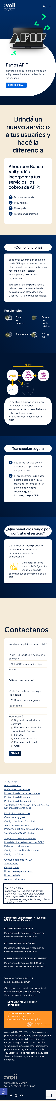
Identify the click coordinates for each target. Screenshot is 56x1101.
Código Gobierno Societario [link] (20, 821)
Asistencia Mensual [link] (14, 879)
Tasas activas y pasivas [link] (17, 824)
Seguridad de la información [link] (20, 838)
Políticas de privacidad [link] (17, 789)
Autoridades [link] (11, 863)
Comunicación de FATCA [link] (18, 859)
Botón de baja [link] (12, 875)
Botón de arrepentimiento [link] (18, 871)
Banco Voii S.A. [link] (12, 785)
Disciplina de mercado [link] (17, 813)
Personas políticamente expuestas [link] (23, 828)
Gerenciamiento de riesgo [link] (19, 832)
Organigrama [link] (11, 867)
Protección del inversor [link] (17, 797)
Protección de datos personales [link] (22, 793)
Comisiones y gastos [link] (16, 817)
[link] (3, 1091)
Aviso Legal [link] (10, 781)
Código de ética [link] (13, 854)
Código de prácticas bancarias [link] (21, 850)
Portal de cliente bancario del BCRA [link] (24, 842)
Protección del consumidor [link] (19, 800)
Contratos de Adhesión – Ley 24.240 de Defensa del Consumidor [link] (26, 806)
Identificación (16, 716)
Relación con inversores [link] (17, 846)
